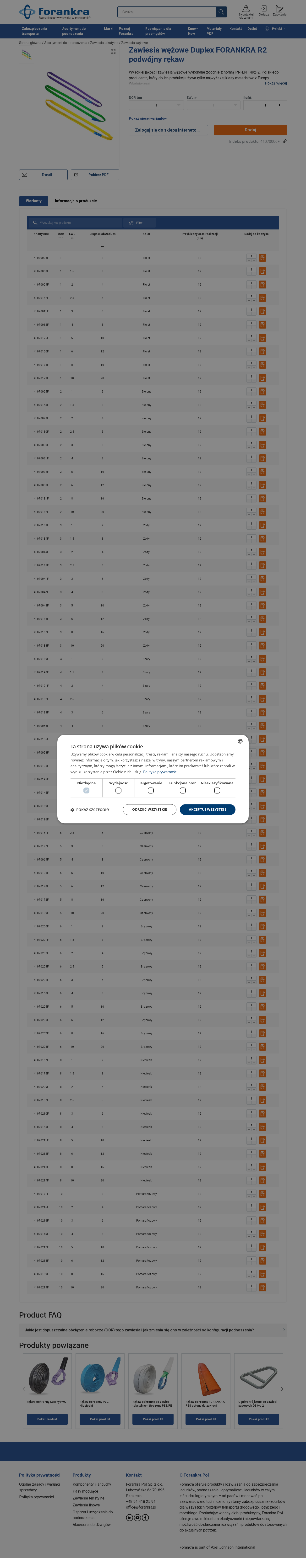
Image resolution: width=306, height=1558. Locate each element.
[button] (90, 809)
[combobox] (240, 741)
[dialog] (153, 779)
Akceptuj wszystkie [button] (207, 809)
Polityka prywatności (160, 771)
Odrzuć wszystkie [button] (149, 809)
